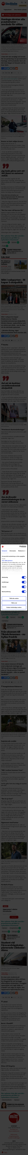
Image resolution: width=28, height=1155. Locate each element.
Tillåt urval (14, 603)
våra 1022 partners (7, 560)
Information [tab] (12, 550)
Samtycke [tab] (4, 550)
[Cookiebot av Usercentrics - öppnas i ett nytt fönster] (19, 547)
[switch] (24, 582)
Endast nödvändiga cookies (14, 607)
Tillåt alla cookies (14, 598)
